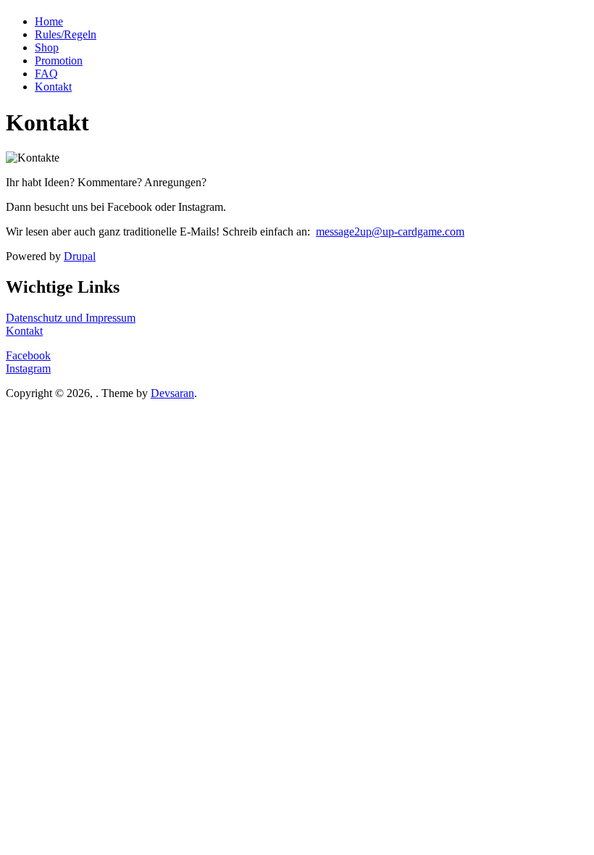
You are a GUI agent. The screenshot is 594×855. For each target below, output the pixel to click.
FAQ (46, 73)
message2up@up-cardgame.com (390, 231)
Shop (47, 47)
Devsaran (172, 393)
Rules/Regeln (65, 34)
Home (49, 21)
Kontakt (53, 86)
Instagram (28, 368)
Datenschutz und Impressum (70, 318)
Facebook (28, 355)
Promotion (59, 60)
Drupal (80, 256)
